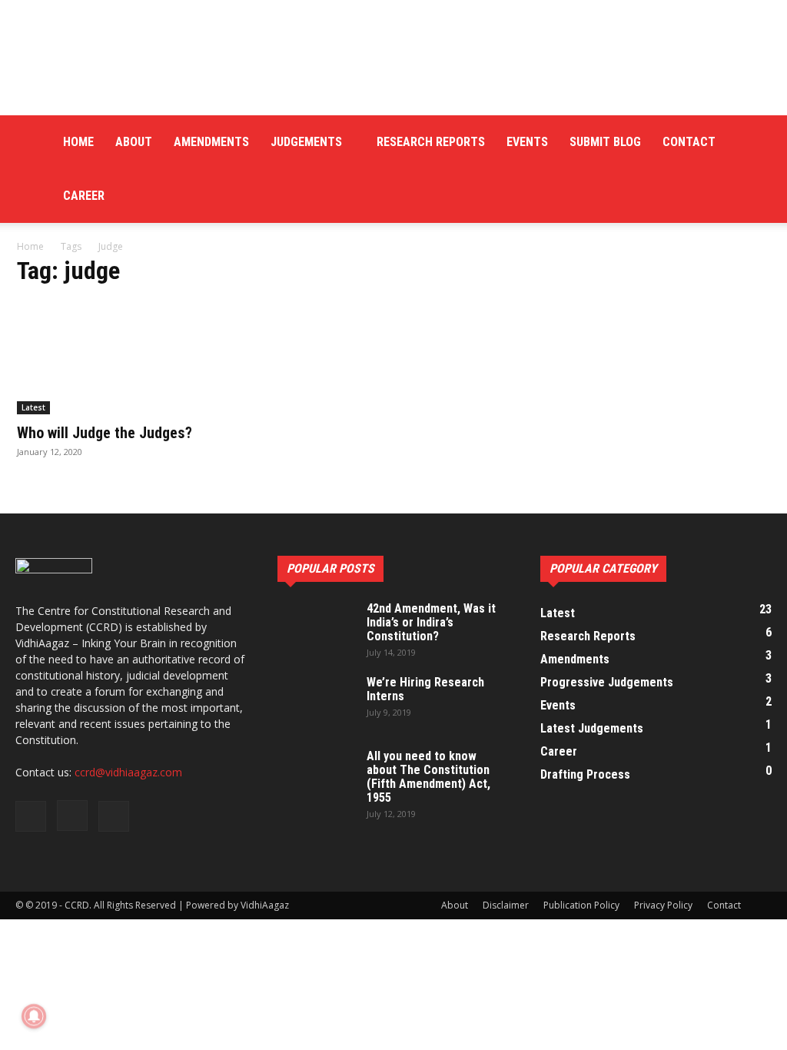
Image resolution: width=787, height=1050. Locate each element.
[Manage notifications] (34, 1016)
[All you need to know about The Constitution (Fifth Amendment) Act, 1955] (315, 776)
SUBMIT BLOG (605, 142)
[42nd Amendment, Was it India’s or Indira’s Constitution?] (315, 629)
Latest (33, 407)
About (133, 142)
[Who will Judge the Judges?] (132, 357)
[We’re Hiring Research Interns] (315, 702)
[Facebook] (30, 816)
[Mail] (113, 816)
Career (84, 195)
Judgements (306, 142)
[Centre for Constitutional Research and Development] (393, 57)
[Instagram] (72, 815)
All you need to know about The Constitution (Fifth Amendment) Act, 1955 (428, 777)
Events (527, 142)
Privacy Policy (663, 905)
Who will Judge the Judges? (104, 433)
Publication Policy (581, 905)
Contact (689, 142)
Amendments (211, 142)
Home (78, 142)
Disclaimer (506, 905)
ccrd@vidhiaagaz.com (128, 772)
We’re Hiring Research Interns (425, 689)
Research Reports (431, 142)
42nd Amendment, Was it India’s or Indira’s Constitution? (431, 622)
